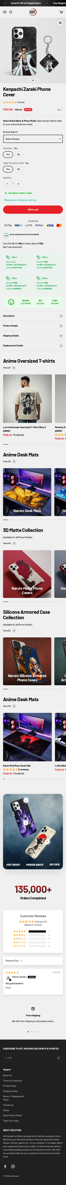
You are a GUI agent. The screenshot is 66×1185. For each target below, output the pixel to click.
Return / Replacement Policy (13, 1098)
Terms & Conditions (12, 1080)
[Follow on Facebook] (5, 1166)
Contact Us (8, 1105)
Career (6, 1110)
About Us (7, 1075)
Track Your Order (11, 1120)
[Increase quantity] (18, 184)
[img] (12, 972)
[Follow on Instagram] (13, 1166)
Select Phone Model (12, 1115)
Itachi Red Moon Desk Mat (17, 765)
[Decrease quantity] (7, 184)
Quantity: (7, 177)
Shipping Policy (10, 1091)
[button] (10, 102)
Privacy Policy (9, 1086)
